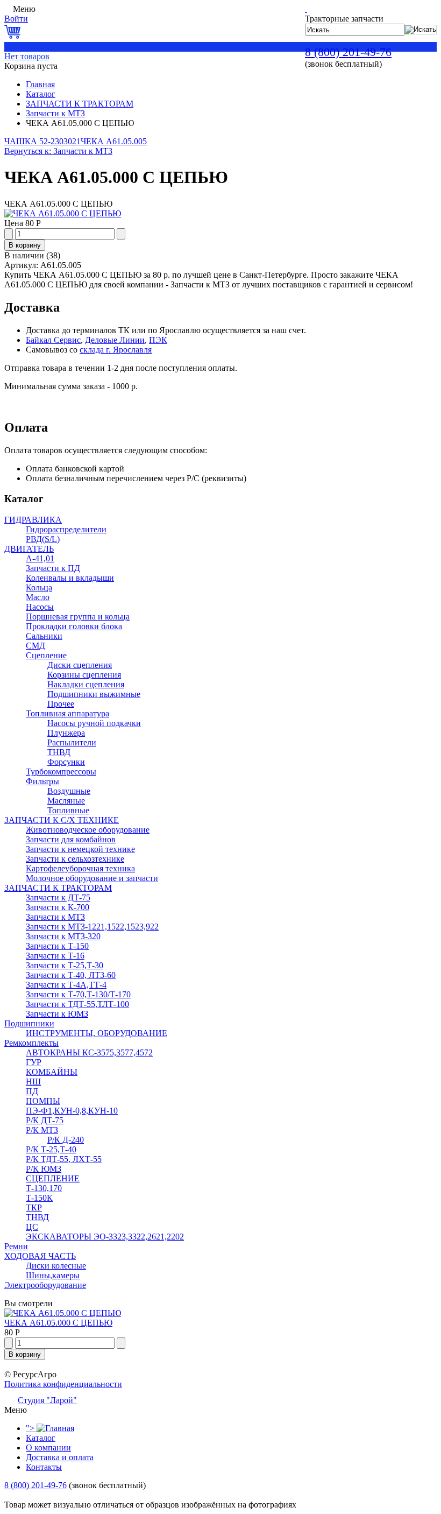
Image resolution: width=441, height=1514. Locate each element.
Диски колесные (56, 1265)
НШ (33, 1081)
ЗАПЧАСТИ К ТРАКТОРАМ (79, 103)
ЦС (32, 1226)
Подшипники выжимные (93, 694)
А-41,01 (40, 558)
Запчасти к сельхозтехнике (75, 858)
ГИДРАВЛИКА (33, 519)
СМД (35, 645)
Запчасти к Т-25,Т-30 (64, 965)
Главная (40, 84)
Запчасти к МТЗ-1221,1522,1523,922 (92, 926)
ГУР (33, 1062)
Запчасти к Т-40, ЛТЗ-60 (71, 975)
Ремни (16, 1246)
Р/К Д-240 (65, 1139)
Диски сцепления (79, 665)
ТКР (34, 1207)
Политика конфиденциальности (63, 1384)
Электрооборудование (45, 1285)
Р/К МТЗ (42, 1130)
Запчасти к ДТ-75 (58, 897)
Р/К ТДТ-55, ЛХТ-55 (64, 1159)
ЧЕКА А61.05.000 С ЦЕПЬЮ (58, 1322)
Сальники (44, 635)
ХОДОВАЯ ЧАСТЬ (40, 1256)
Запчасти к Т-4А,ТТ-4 (66, 984)
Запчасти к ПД (53, 568)
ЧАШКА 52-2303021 (42, 141)
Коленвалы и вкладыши (70, 577)
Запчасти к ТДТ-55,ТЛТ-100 (77, 1004)
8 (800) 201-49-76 (348, 52)
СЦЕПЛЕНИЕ (53, 1178)
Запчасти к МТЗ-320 (63, 936)
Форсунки (66, 761)
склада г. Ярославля (116, 349)
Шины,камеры (53, 1275)
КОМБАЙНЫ (51, 1071)
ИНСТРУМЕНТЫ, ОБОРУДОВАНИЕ (96, 1033)
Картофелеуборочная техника (80, 868)
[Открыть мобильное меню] (7, 8)
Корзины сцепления (84, 674)
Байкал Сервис (53, 339)
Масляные (66, 800)
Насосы (40, 606)
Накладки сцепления (85, 684)
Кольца (39, 587)
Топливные (68, 810)
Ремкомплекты (31, 1042)
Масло (37, 597)
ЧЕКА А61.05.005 (114, 141)
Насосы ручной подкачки (94, 723)
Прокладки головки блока (74, 626)
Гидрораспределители (66, 529)
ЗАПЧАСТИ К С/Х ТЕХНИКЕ (61, 820)
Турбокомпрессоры (61, 771)
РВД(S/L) (43, 539)
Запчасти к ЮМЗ (57, 1013)
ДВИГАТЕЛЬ (29, 548)
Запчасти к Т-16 (55, 955)
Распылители (71, 742)
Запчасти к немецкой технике (80, 849)
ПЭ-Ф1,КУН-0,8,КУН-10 (72, 1110)
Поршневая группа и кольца (78, 616)
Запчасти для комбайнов (71, 839)
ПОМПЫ (43, 1100)
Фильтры (42, 781)
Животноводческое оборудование (88, 829)
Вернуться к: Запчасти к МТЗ (58, 151)
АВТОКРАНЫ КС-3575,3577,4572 (89, 1052)
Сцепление (46, 655)
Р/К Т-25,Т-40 (51, 1149)
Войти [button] (16, 18)
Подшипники (29, 1023)
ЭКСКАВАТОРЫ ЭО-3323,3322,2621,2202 (105, 1236)
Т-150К (39, 1197)
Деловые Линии (115, 339)
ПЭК (158, 339)
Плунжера (66, 732)
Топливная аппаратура (67, 713)
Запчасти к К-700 (57, 907)
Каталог (40, 93)
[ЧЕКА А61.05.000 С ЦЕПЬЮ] (62, 213)
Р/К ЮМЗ (43, 1168)
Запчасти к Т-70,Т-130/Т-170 (78, 994)
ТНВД (58, 752)
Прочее (60, 703)
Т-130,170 (44, 1188)
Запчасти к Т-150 (57, 945)
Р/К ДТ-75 (44, 1120)
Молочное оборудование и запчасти (92, 878)
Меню (24, 8)
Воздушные (68, 790)
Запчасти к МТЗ (55, 113)
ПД (32, 1091)
